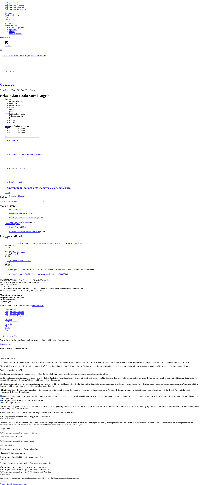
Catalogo (7, 84)
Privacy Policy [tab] (5, 474)
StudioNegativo (38, 306)
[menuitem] (102, 13)
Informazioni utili (11, 25)
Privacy (12, 32)
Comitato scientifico (12, 15)
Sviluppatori (9, 23)
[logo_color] (23, 56)
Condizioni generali (16, 28)
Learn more (7, 344)
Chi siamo (8, 13)
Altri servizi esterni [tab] (7, 419)
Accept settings (5, 484)
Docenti (7, 21)
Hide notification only (19, 484)
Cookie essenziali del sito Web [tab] (11, 370)
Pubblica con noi (15, 34)
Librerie (7, 19)
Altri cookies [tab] (4, 459)
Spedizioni (13, 30)
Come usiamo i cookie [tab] (8, 358)
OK (1, 344)
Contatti (7, 17)
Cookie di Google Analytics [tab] (10, 403)
